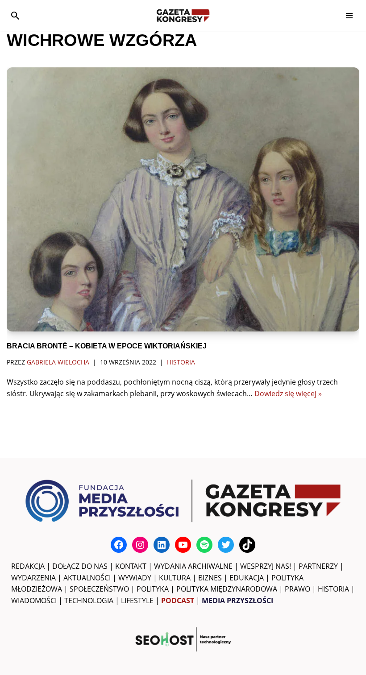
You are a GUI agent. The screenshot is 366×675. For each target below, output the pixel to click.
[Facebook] (119, 545)
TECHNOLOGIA (88, 600)
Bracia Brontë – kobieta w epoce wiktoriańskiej (107, 346)
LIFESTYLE (137, 600)
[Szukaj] (15, 16)
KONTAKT (130, 566)
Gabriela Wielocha (58, 362)
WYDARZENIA (33, 578)
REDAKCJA (28, 566)
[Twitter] (226, 545)
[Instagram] (140, 545)
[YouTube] (183, 545)
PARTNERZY (318, 566)
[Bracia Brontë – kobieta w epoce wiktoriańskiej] (183, 199)
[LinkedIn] (162, 545)
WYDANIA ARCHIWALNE (193, 566)
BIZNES (210, 578)
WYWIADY (134, 578)
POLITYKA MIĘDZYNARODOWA (226, 589)
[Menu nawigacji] (349, 15)
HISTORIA (333, 589)
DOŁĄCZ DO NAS (80, 566)
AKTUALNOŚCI (87, 578)
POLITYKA (153, 589)
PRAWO (297, 589)
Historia (181, 362)
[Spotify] (204, 545)
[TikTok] (247, 545)
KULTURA (175, 578)
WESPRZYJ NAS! (265, 566)
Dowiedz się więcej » (288, 393)
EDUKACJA (246, 578)
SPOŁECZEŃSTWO (99, 589)
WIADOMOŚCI (34, 600)
